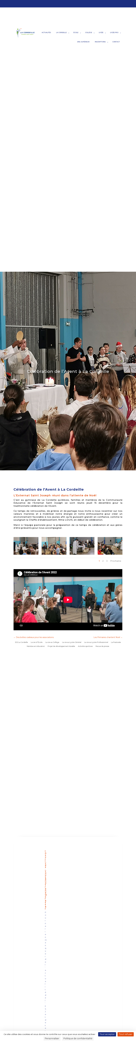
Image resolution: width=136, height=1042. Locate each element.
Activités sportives (85, 646)
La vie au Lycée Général (71, 642)
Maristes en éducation (36, 646)
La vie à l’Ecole (36, 642)
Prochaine (115, 561)
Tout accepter (107, 1034)
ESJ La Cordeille (21, 642)
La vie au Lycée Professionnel (96, 642)
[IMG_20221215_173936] (26, 554)
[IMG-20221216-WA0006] (54, 554)
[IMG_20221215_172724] (110, 554)
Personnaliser (52, 1038)
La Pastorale (116, 642)
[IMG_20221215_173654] (82, 554)
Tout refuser (125, 1034)
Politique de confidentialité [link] (77, 1038)
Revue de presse (102, 646)
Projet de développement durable (61, 646)
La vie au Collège (52, 642)
